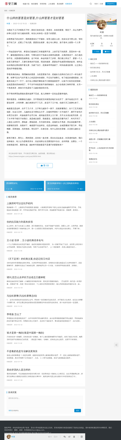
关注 (97, 51)
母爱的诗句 (93, 159)
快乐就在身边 (95, 68)
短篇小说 (26, 4)
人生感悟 (51, 4)
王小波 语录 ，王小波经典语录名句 (25, 240)
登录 (96, 4)
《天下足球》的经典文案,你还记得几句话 (28, 258)
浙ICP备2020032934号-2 (41, 433)
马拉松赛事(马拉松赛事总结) (22, 295)
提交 (77, 410)
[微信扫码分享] (65, 437)
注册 (101, 4)
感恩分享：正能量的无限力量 (99, 139)
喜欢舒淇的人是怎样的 (18, 369)
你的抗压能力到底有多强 (20, 221)
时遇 (8, 23)
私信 (108, 51)
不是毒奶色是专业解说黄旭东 (22, 351)
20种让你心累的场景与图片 (100, 80)
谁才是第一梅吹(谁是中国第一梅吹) (25, 332)
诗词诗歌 (43, 4)
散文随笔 (34, 4)
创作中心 (112, 4)
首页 (5, 10)
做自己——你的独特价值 (99, 63)
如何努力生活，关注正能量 (100, 72)
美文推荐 (60, 4)
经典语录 (68, 4)
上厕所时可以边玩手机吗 (20, 203)
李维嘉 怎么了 (14, 314)
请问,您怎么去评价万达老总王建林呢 (26, 277)
